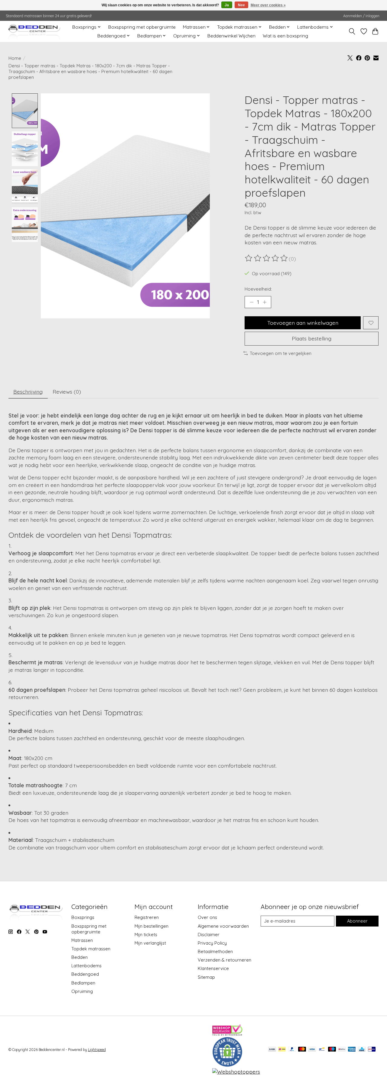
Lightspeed (97, 1049)
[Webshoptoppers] (236, 1071)
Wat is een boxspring (285, 36)
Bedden (79, 957)
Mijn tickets (146, 934)
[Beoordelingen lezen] (267, 258)
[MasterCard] (302, 1049)
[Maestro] (332, 1049)
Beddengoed (85, 974)
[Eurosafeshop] (227, 1065)
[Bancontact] (322, 1049)
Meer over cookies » (268, 5)
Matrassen (82, 940)
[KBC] (362, 1049)
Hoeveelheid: (258, 289)
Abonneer (357, 921)
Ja (227, 5)
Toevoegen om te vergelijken (280, 353)
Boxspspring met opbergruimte (142, 27)
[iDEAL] (282, 1049)
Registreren (147, 917)
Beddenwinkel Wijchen (231, 36)
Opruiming (82, 991)
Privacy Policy (212, 943)
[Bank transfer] (272, 1049)
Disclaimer (209, 934)
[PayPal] (292, 1049)
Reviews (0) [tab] (67, 391)
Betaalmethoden (215, 951)
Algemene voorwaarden (223, 926)
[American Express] (352, 1049)
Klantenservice (213, 968)
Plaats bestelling (311, 338)
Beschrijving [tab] (28, 391)
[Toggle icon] (351, 31)
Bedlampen (83, 983)
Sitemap (206, 977)
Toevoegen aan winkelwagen (302, 322)
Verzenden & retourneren (224, 960)
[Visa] (312, 1049)
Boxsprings (82, 917)
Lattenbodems (86, 966)
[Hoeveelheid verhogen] (264, 302)
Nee (241, 5)
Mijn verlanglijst (150, 943)
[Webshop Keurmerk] (227, 1033)
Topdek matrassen (90, 949)
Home (14, 58)
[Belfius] (342, 1049)
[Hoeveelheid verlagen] (251, 302)
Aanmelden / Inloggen (361, 16)
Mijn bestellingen (151, 926)
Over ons (207, 917)
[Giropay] (372, 1049)
